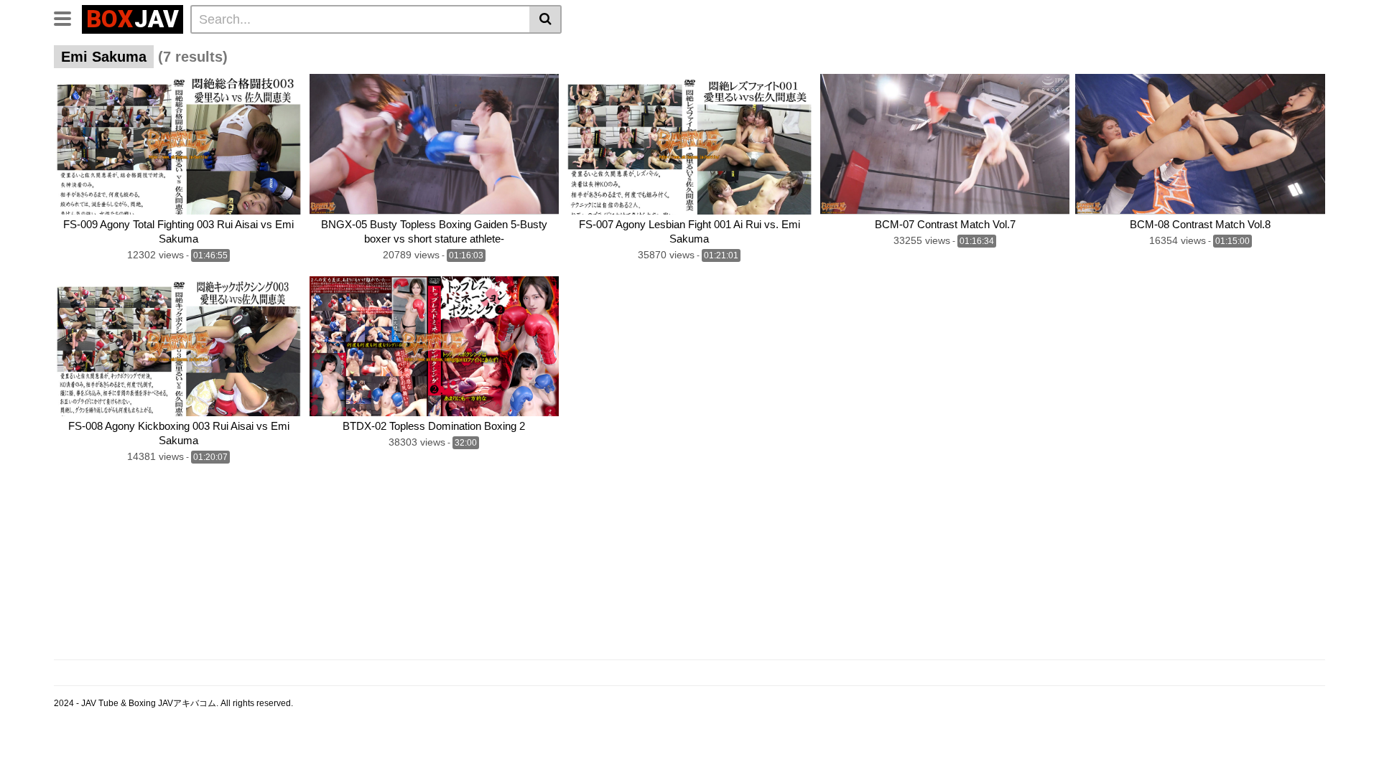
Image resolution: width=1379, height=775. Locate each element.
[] (545, 19)
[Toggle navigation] (68, 17)
